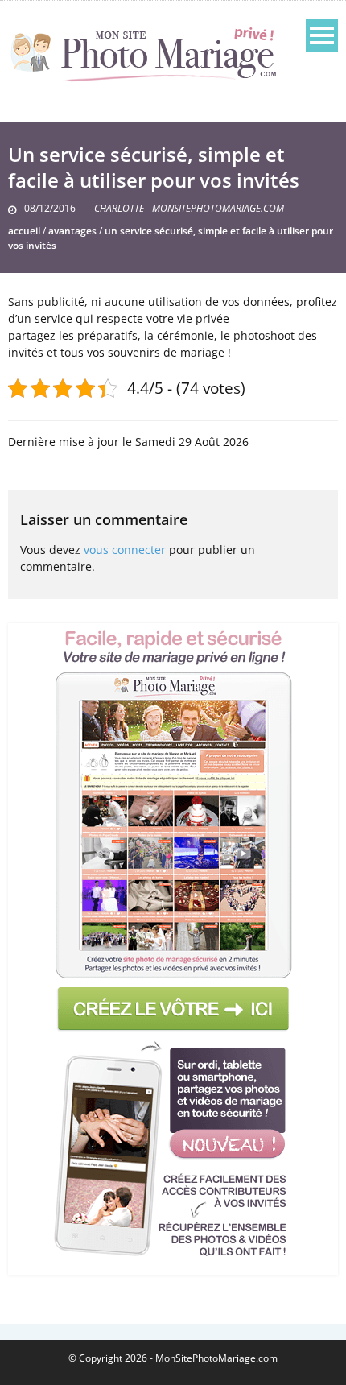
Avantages (72, 231)
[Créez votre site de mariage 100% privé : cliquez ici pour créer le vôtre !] (173, 944)
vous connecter (125, 549)
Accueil (24, 231)
